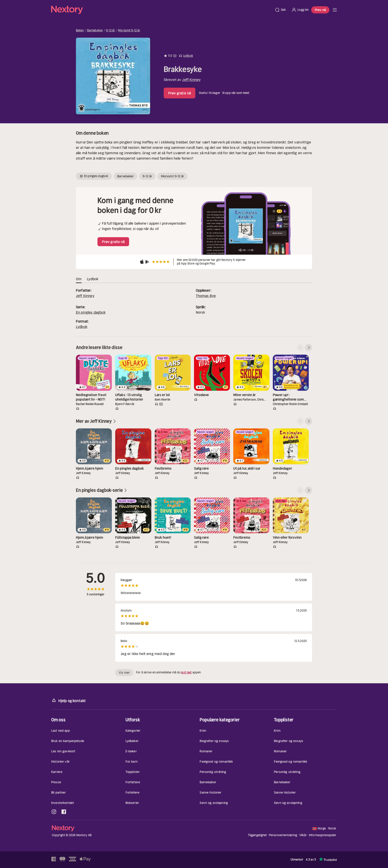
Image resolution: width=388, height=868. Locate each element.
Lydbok (81, 326)
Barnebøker (95, 30)
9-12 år (110, 30)
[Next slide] (308, 347)
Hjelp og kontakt (72, 700)
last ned (186, 672)
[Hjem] (161, 10)
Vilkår (303, 835)
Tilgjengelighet (257, 835)
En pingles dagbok (91, 312)
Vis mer (124, 673)
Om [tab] (79, 279)
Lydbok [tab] (92, 279)
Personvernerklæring (283, 835)
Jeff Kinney (191, 79)
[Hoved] (334, 9)
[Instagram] (54, 811)
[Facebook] (63, 811)
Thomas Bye (206, 295)
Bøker (80, 30)
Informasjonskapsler (322, 835)
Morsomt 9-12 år (129, 30)
